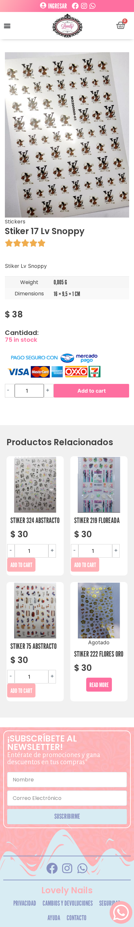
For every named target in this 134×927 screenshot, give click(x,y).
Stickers (15, 221)
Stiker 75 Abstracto (33, 646)
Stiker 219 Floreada (97, 520)
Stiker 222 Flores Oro (98, 653)
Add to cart (91, 390)
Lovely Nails (67, 890)
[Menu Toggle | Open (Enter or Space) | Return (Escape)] (7, 25)
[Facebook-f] (52, 868)
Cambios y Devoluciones (68, 903)
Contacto (77, 918)
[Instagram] (83, 6)
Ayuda (53, 918)
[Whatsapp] (92, 6)
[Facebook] (75, 6)
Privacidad (24, 903)
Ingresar (57, 6)
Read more (99, 684)
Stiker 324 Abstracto (35, 520)
